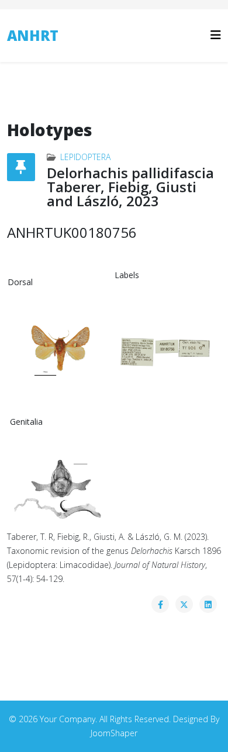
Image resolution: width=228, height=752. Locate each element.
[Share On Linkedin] (208, 604)
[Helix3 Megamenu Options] (215, 34)
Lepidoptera (85, 156)
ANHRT (32, 35)
